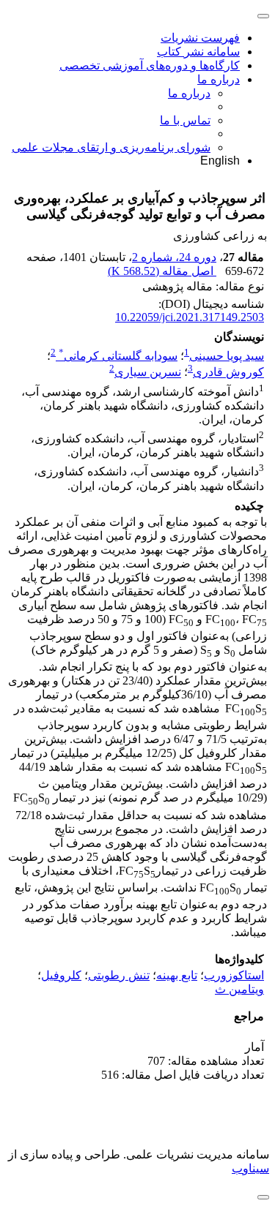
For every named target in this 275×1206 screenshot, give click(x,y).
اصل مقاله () (162, 271)
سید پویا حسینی (226, 356)
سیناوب (250, 1168)
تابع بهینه (176, 975)
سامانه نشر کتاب (198, 51)
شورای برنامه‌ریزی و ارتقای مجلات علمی (111, 147)
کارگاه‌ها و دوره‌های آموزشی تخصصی (149, 65)
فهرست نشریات (200, 37)
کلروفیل (61, 975)
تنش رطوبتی (119, 975)
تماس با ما (185, 120)
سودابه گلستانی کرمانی (118, 356)
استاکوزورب (234, 975)
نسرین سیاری (147, 372)
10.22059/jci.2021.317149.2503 (189, 317)
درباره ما (218, 79)
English (220, 160)
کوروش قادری (228, 372)
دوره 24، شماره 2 (174, 257)
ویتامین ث (239, 989)
